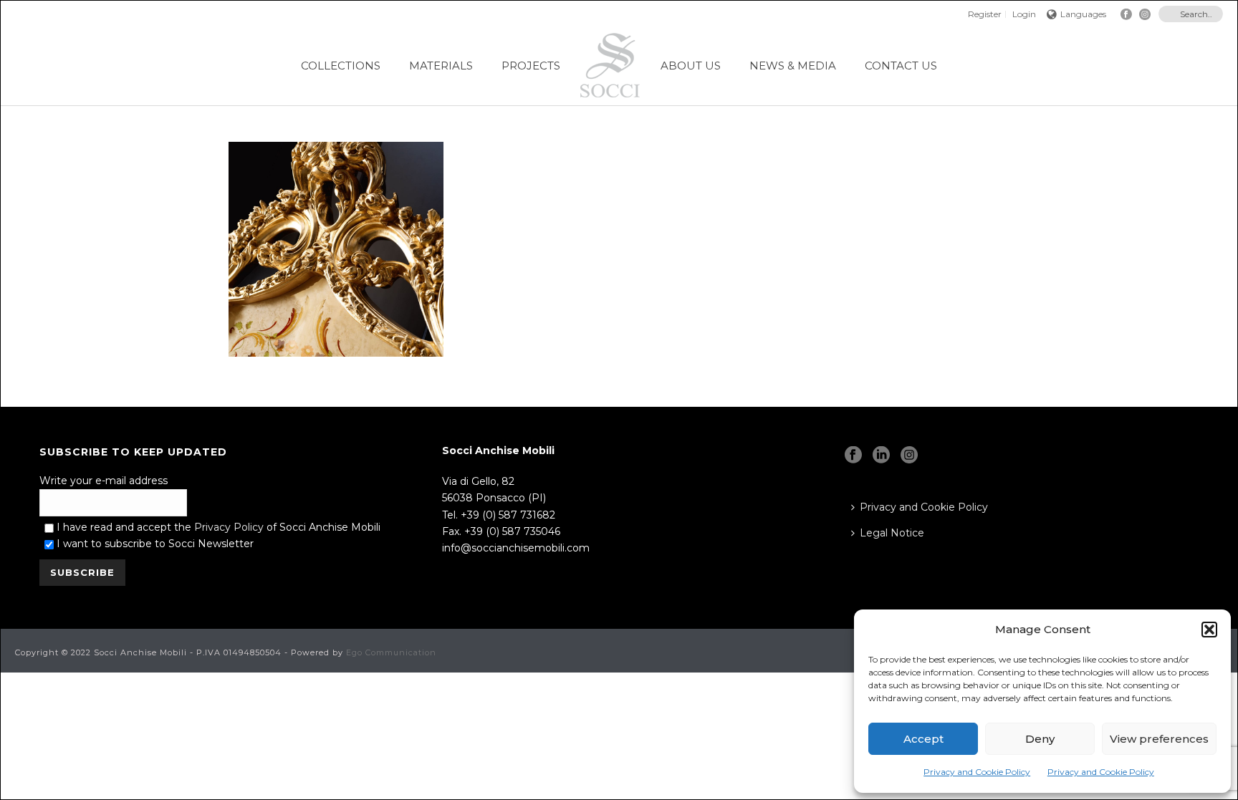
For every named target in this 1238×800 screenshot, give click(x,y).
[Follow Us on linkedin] (881, 455)
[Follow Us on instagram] (909, 455)
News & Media (792, 65)
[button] (1209, 629)
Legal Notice (892, 532)
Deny (1040, 739)
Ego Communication (391, 652)
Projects (531, 65)
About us (691, 65)
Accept (923, 739)
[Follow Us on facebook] (853, 455)
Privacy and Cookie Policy (976, 771)
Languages (1083, 14)
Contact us (901, 65)
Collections (340, 65)
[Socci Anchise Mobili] (610, 65)
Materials (441, 65)
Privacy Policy (229, 527)
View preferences (1159, 739)
